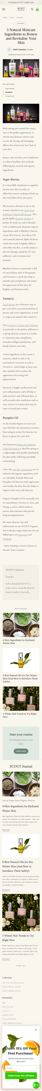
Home (5, 17)
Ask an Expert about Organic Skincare (18, 800)
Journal (20, 17)
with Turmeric (31, 325)
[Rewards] (36, 1085)
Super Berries (9, 88)
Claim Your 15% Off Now (21, 1075)
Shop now (21, 751)
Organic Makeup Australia (11, 991)
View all (21, 966)
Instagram (22, 534)
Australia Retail (7, 1015)
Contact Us (6, 1011)
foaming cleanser (23, 218)
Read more (6, 830)
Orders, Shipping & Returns (11, 1023)
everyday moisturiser (22, 469)
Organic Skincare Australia (11, 987)
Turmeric (8, 92)
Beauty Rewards (7, 1007)
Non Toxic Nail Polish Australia (13, 983)
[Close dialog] (36, 1030)
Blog (12, 17)
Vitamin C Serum (15, 325)
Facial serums (9, 304)
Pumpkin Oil (9, 96)
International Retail (9, 1019)
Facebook (7, 538)
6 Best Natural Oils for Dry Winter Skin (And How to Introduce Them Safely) (17, 866)
